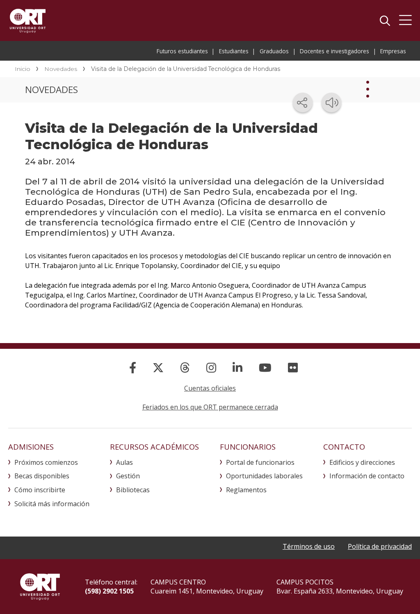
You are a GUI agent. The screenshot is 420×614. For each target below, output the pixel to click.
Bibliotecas (133, 489)
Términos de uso (309, 546)
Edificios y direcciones (362, 462)
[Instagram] (211, 367)
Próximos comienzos (46, 462)
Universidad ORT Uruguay (27, 20)
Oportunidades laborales (264, 475)
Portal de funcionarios (260, 462)
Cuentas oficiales (210, 388)
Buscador (384, 20)
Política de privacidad (380, 546)
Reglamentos (246, 489)
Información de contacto (366, 475)
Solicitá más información (51, 503)
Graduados (274, 51)
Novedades (60, 69)
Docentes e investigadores (334, 51)
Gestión (128, 475)
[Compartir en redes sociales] (303, 102)
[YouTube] (265, 367)
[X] (158, 367)
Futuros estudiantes (182, 51)
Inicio (22, 69)
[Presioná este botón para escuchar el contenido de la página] (331, 102)
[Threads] (185, 367)
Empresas (393, 51)
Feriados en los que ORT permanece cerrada (210, 407)
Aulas (124, 462)
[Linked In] (237, 367)
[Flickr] (293, 367)
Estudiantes (234, 51)
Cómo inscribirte (39, 489)
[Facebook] (132, 367)
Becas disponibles (41, 475)
